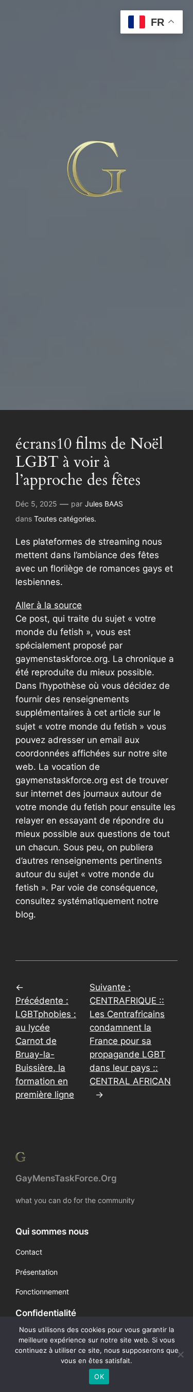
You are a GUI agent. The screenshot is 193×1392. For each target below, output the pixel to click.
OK (99, 1376)
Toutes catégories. (65, 518)
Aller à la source (48, 605)
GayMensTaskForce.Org (66, 1178)
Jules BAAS (104, 503)
